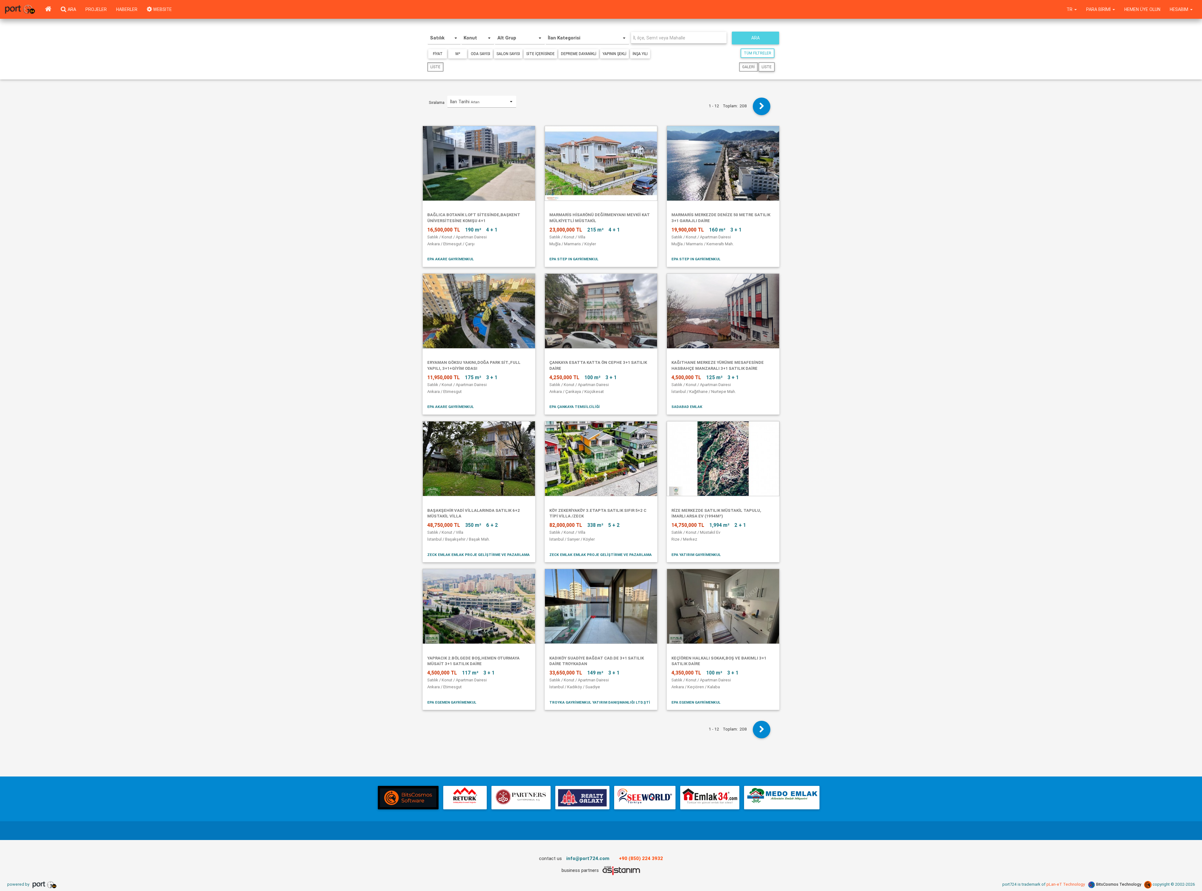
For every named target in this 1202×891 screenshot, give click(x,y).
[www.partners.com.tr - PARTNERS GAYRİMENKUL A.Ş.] (520, 797)
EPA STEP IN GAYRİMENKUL (573, 259)
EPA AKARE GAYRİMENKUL (450, 259)
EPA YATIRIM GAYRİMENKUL (696, 554)
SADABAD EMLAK (686, 406)
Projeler (96, 9)
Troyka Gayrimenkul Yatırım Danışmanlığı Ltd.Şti (599, 702)
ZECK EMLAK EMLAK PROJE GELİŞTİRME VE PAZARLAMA (478, 554)
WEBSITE (162, 9)
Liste (435, 66)
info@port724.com (587, 858)
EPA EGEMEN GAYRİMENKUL (451, 702)
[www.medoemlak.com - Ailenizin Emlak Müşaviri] (781, 797)
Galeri (748, 66)
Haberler (126, 9)
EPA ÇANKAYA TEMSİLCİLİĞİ (574, 406)
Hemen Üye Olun (1142, 9)
